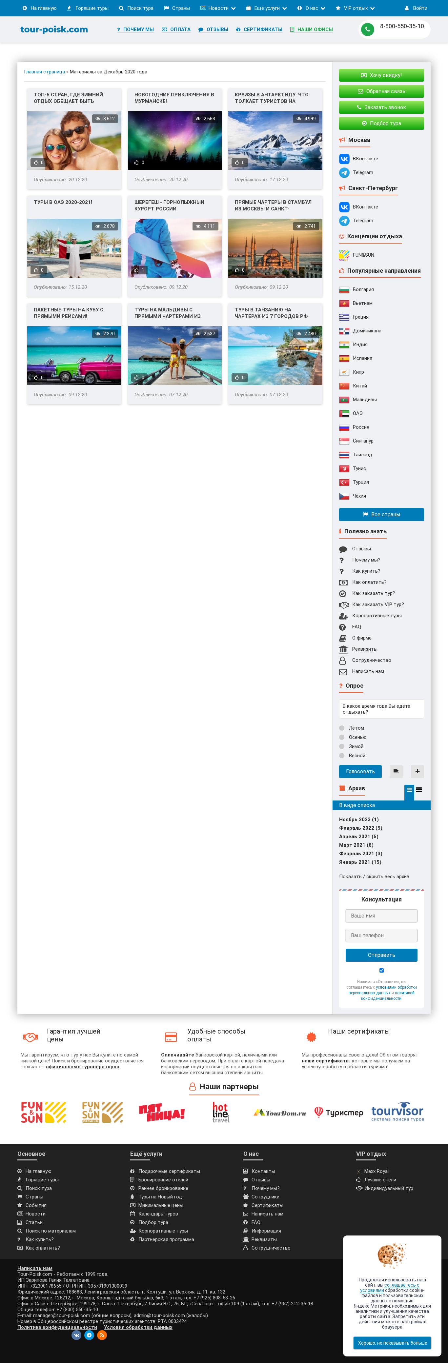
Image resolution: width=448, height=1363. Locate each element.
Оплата (180, 29)
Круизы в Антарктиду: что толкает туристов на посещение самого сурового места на (272, 98)
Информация (266, 1231)
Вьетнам (363, 303)
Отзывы (217, 29)
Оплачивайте (177, 1055)
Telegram (363, 172)
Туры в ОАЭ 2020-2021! (63, 202)
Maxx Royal (376, 1171)
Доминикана (367, 331)
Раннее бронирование (163, 1188)
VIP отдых (356, 8)
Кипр (358, 372)
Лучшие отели (380, 1180)
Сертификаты (263, 29)
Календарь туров (158, 1214)
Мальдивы (365, 400)
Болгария (363, 289)
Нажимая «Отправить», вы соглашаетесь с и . (382, 989)
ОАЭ (358, 413)
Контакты (263, 1171)
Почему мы (138, 29)
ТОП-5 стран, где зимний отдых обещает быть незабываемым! (68, 98)
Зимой (355, 746)
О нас (312, 8)
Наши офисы (315, 29)
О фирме (362, 638)
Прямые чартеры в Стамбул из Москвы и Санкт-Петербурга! (273, 205)
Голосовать (360, 771)
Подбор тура (153, 1222)
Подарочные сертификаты (169, 1171)
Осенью (357, 737)
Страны (181, 8)
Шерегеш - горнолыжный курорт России (169, 205)
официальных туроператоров (82, 1067)
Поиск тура (140, 8)
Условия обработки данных (138, 1327)
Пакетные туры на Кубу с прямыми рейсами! (68, 313)
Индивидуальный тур (388, 1188)
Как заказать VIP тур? (378, 604)
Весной (356, 756)
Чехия (359, 496)
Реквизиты (364, 649)
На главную (44, 8)
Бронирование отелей (163, 1180)
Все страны (385, 514)
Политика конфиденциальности (57, 1327)
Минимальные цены (160, 1205)
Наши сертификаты (359, 1031)
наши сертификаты (326, 1061)
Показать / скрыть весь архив (374, 876)
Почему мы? (366, 560)
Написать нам (368, 671)
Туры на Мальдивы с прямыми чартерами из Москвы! (167, 313)
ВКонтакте (365, 159)
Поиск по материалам (51, 1231)
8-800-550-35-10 (402, 26)
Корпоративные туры (377, 616)
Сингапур (363, 441)
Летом (356, 728)
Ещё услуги (267, 8)
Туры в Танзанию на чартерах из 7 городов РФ (271, 313)
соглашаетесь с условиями (390, 1287)
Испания (362, 358)
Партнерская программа (166, 1239)
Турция (361, 482)
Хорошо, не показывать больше (392, 1342)
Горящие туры (92, 8)
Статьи (34, 1222)
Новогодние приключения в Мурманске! (174, 98)
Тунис (359, 468)
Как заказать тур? (373, 593)
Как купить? (366, 571)
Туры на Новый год (160, 1197)
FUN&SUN (363, 255)
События (36, 1205)
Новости (219, 8)
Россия (361, 427)
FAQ (356, 627)
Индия (360, 344)
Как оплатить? (369, 582)
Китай (360, 386)
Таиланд (362, 455)
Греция (361, 317)
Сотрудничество (371, 660)
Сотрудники (265, 1197)
